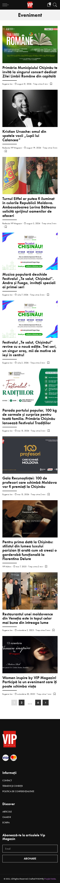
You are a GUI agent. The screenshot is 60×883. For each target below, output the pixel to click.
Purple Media (50, 878)
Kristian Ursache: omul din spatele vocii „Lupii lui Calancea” (24, 135)
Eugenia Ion (7, 84)
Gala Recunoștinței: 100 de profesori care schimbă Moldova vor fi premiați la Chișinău (29, 482)
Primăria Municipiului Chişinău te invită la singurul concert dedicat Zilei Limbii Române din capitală (29, 71)
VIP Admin (6, 566)
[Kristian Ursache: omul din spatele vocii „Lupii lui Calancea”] (30, 108)
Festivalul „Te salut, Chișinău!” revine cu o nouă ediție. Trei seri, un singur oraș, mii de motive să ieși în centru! (29, 348)
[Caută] (54, 5)
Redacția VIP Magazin (12, 148)
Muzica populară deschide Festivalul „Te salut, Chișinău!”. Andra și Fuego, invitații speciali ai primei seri (29, 280)
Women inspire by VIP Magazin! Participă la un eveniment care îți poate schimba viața (29, 681)
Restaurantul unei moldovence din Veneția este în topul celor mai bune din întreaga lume (27, 618)
